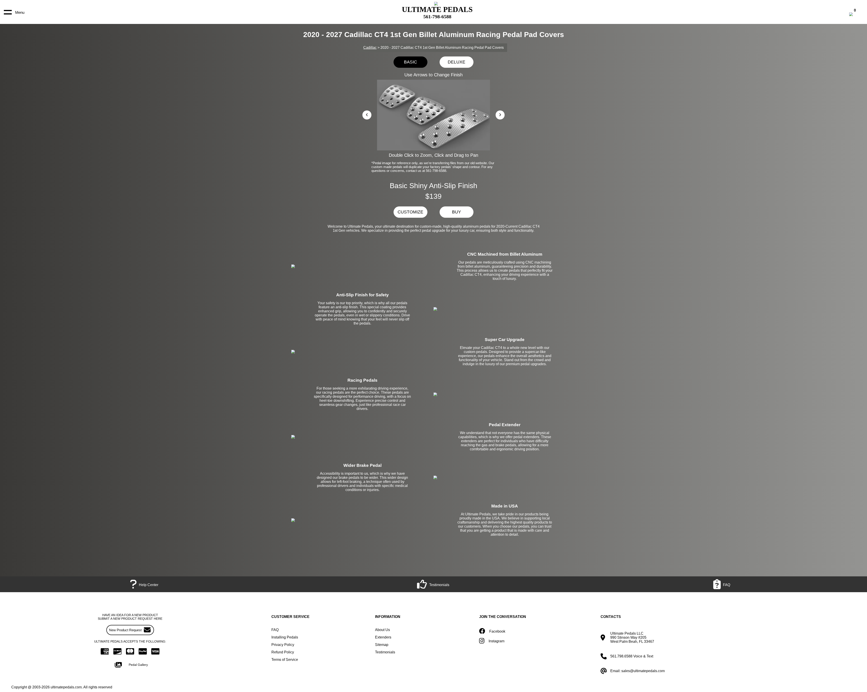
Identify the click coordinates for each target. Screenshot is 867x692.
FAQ (275, 630)
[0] (855, 15)
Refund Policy (282, 652)
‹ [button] (367, 114)
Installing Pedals (284, 637)
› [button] (500, 114)
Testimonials (385, 652)
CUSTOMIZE (410, 212)
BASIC (410, 62)
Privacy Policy (282, 645)
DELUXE (456, 62)
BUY (456, 212)
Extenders (383, 637)
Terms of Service (284, 660)
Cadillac (370, 47)
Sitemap (381, 645)
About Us (382, 630)
